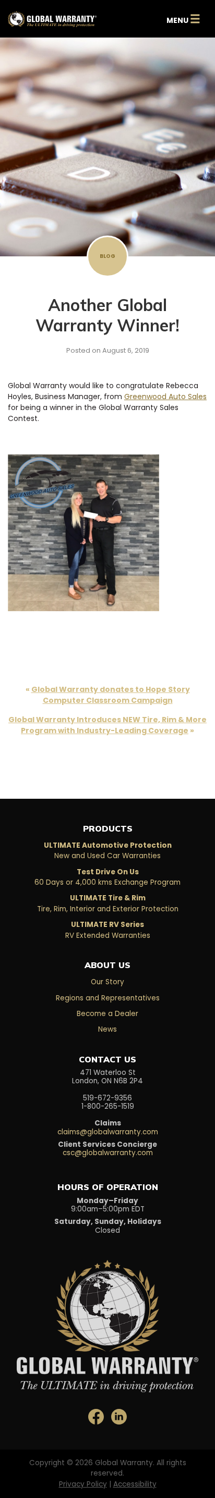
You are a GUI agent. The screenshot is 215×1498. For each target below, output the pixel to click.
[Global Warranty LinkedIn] (119, 1416)
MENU (183, 18)
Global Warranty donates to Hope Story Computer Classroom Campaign (110, 694)
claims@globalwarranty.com (107, 1132)
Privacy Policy (83, 1484)
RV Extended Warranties (107, 930)
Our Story (107, 982)
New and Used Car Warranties (108, 850)
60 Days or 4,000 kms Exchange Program (107, 877)
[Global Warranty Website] (107, 1317)
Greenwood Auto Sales (165, 396)
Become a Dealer (107, 1014)
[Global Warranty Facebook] (97, 1416)
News (107, 1029)
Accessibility (135, 1484)
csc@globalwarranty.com (108, 1153)
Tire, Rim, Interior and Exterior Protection (107, 903)
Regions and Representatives (108, 998)
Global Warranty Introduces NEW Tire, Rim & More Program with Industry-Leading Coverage (107, 725)
